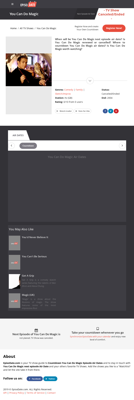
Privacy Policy (16, 392)
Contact (51, 392)
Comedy (68, 89)
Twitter (51, 379)
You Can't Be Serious (34, 256)
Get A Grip (28, 275)
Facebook (36, 379)
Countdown (28, 145)
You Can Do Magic (46, 28)
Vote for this (84, 111)
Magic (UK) (28, 294)
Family (79, 89)
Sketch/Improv (63, 93)
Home (13, 28)
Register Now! (114, 28)
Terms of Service (35, 392)
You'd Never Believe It (35, 237)
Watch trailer (65, 111)
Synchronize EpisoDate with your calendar (90, 336)
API (5, 392)
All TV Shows (27, 28)
